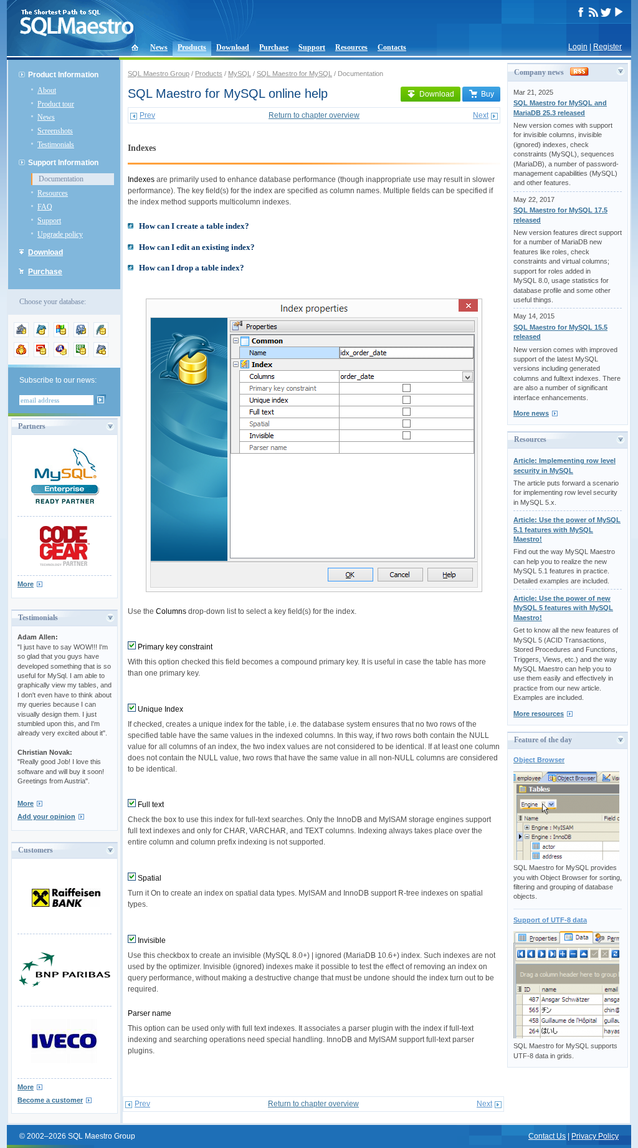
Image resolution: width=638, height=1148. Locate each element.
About (46, 90)
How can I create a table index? (194, 226)
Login (578, 46)
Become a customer (50, 1100)
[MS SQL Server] (61, 334)
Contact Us (547, 1136)
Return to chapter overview (314, 115)
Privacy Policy (595, 1136)
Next (480, 115)
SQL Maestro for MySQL (294, 73)
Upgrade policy (60, 234)
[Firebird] (21, 354)
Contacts (392, 47)
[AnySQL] (21, 334)
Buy (487, 94)
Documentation (61, 179)
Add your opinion (46, 816)
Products (192, 47)
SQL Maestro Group (158, 73)
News (159, 47)
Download (232, 47)
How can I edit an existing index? (197, 247)
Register (607, 46)
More (25, 584)
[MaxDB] (100, 354)
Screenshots (55, 131)
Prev (147, 115)
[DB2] (81, 354)
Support (311, 47)
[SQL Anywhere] (61, 354)
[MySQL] (41, 334)
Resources (351, 47)
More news (531, 413)
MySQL (239, 73)
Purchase (273, 47)
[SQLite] (100, 334)
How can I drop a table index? (191, 267)
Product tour (55, 104)
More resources (538, 713)
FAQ (44, 207)
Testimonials (55, 144)
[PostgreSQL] (81, 334)
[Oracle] (41, 354)
